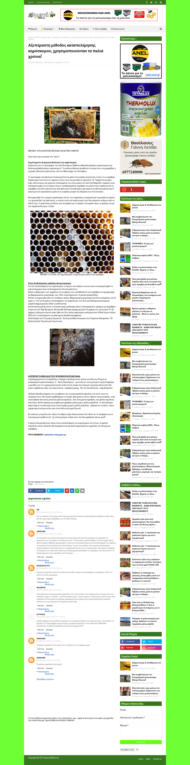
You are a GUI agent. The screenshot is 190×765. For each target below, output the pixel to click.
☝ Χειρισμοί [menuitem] (47, 29)
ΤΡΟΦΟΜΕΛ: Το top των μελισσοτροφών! (143, 245)
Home (141, 759)
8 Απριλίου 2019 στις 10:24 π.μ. (49, 641)
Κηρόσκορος (46, 37)
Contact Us (157, 759)
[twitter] (151, 2)
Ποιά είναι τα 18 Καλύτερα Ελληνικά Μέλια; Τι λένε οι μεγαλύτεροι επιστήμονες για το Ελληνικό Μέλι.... (146, 606)
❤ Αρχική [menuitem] (32, 29)
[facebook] (146, 2)
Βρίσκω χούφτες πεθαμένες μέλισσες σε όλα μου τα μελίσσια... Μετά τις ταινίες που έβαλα (145, 312)
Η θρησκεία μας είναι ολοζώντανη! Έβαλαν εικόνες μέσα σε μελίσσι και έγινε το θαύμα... (146, 233)
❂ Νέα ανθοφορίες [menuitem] (67, 29)
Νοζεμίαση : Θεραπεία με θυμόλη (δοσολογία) (146, 414)
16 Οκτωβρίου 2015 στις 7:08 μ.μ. (50, 534)
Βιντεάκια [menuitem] (84, 29)
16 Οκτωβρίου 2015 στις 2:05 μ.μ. (50, 512)
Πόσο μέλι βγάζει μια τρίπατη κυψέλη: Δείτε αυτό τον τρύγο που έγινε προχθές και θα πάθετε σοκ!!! (146, 282)
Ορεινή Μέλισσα (36, 62)
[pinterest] (160, 2)
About (148, 759)
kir (38, 510)
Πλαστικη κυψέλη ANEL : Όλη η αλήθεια (145, 256)
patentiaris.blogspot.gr (55, 435)
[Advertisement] (72, 87)
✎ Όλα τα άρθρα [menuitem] (100, 29)
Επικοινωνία (57, 2)
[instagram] (156, 2)
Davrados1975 (43, 566)
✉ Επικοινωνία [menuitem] (117, 29)
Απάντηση (40, 522)
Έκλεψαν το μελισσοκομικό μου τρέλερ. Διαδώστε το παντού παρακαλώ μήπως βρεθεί (145, 621)
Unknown (41, 531)
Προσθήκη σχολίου (45, 679)
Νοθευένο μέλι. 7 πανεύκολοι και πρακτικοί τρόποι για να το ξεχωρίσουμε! (146, 535)
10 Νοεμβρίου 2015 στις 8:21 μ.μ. (50, 568)
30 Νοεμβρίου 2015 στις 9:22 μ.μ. (50, 590)
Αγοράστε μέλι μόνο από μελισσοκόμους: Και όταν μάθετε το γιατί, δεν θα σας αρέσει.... (146, 522)
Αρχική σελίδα (34, 37)
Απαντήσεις (43, 526)
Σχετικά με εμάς (43, 2)
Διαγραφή (49, 522)
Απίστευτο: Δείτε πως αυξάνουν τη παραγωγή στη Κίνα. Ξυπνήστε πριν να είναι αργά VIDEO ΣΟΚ (146, 562)
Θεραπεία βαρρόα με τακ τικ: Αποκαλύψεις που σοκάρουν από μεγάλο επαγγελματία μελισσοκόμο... (146, 296)
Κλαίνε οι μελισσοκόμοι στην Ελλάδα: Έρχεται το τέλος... (144, 268)
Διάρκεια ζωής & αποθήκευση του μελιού (146, 206)
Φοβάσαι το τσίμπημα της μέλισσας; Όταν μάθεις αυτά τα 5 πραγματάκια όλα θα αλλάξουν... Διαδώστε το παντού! (146, 577)
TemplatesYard (48, 761)
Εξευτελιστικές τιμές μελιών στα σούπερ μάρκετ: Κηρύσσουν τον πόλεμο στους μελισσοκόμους (146, 377)
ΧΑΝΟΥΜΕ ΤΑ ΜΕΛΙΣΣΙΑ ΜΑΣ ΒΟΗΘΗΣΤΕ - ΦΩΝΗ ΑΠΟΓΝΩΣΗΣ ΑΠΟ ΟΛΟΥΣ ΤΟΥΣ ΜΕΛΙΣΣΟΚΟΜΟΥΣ (146, 328)
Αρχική (31, 2)
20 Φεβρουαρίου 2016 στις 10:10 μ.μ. (52, 617)
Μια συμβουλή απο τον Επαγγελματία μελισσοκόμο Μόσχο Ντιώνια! (144, 219)
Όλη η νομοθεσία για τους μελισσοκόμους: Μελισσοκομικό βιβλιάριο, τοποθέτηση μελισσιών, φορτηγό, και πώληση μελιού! (146, 469)
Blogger (67, 761)
